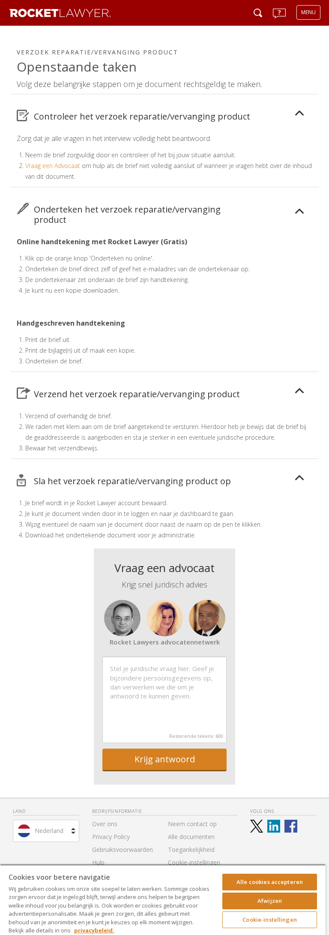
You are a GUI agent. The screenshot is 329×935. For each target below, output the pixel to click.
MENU (308, 12)
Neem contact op (192, 824)
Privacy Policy (111, 837)
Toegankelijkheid (191, 849)
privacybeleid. (94, 930)
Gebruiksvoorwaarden (122, 849)
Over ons (104, 824)
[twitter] (256, 826)
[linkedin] (273, 826)
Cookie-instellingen (269, 919)
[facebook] (290, 826)
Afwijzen (269, 901)
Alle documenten (191, 837)
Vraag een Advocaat (52, 166)
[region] (163, 899)
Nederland (49, 831)
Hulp (98, 862)
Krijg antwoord (165, 759)
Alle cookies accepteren (269, 882)
